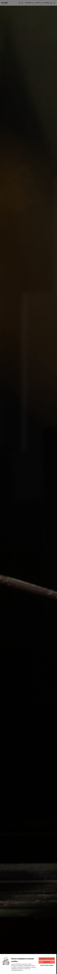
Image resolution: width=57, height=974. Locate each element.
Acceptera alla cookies (47, 958)
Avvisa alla (46, 962)
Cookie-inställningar (46, 965)
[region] (28, 964)
